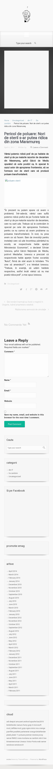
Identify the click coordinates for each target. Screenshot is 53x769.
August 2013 (14, 598)
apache (33, 722)
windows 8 (18, 745)
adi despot (11, 722)
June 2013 (13, 604)
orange (42, 728)
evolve (9, 759)
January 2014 (14, 581)
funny (25, 725)
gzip (30, 725)
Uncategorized (18, 120)
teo (45, 738)
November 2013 (15, 588)
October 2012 (14, 624)
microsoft (37, 725)
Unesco (23, 742)
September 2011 (15, 667)
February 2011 (14, 691)
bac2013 (40, 722)
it (32, 725)
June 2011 (13, 677)
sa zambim (34, 738)
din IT (30, 120)
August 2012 (14, 631)
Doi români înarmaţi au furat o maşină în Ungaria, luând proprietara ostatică (22, 303)
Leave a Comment (40, 147)
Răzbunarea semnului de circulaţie (30, 309)
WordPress (43, 759)
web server (41, 742)
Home (6, 120)
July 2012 (12, 634)
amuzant (19, 722)
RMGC (14, 738)
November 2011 (15, 661)
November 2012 (15, 621)
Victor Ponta (32, 742)
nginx (28, 728)
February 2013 (14, 611)
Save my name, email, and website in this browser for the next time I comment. (24, 416)
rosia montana (23, 738)
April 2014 (13, 571)
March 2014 (13, 574)
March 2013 (13, 608)
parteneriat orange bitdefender (33, 732)
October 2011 (14, 664)
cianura (19, 725)
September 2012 (15, 628)
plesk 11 (14, 735)
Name (7, 380)
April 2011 (13, 684)
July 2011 (12, 674)
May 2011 (12, 681)
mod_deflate (12, 728)
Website (8, 401)
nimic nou (35, 728)
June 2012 (13, 637)
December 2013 (15, 584)
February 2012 (14, 651)
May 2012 (12, 641)
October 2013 (14, 591)
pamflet (10, 732)
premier (28, 735)
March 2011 (13, 687)
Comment (9, 351)
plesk (9, 735)
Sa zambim (13, 473)
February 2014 (14, 578)
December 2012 (15, 618)
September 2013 (15, 594)
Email (7, 390)
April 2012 (13, 644)
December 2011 (15, 657)
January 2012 (14, 654)
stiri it (41, 738)
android (26, 722)
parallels (16, 732)
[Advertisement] (26, 78)
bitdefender (11, 725)
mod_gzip (21, 728)
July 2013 (12, 601)
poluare (22, 735)
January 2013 (14, 614)
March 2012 (13, 648)
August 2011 (14, 671)
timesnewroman (13, 742)
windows (10, 745)
